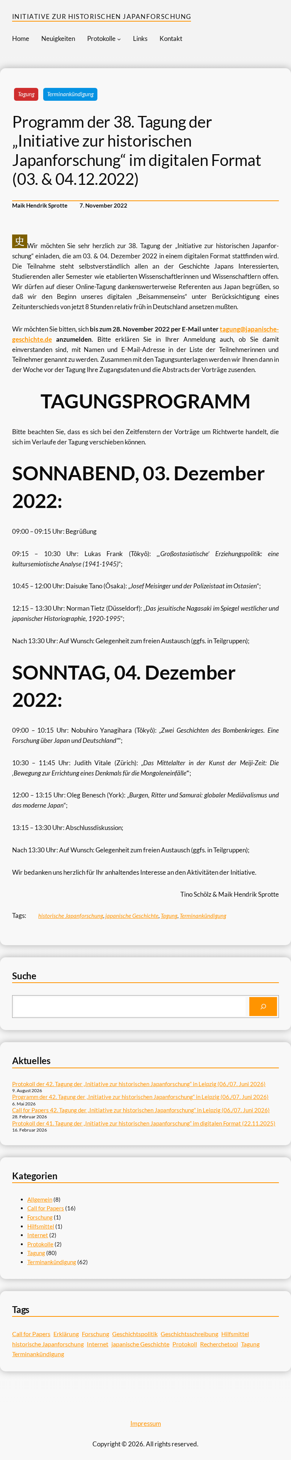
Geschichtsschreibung (189, 1333)
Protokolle (40, 1244)
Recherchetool (219, 1343)
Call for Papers (45, 1208)
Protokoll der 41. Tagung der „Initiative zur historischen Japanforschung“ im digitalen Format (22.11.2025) (143, 1123)
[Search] (263, 1006)
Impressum (145, 1423)
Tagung (26, 94)
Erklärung (66, 1333)
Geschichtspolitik (135, 1333)
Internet (37, 1235)
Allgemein (39, 1199)
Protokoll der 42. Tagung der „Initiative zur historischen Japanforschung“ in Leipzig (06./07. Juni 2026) (139, 1083)
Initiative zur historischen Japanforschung (101, 16)
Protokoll (184, 1343)
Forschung (40, 1217)
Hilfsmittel (40, 1226)
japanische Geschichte (131, 915)
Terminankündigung (70, 94)
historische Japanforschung (70, 915)
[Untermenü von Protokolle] (119, 39)
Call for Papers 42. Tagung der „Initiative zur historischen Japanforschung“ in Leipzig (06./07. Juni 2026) (141, 1110)
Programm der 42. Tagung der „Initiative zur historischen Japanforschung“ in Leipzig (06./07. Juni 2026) (140, 1096)
